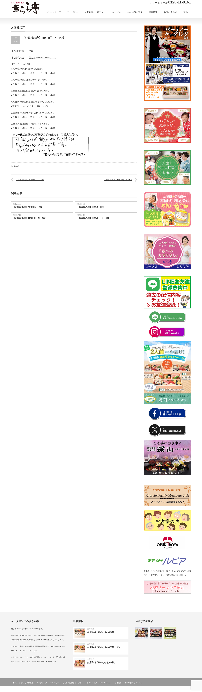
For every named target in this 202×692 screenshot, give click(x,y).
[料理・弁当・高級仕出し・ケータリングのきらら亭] (30, 9)
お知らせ (17, 166)
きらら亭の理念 (134, 12)
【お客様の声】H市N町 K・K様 (30, 180)
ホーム (15, 683)
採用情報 (153, 12)
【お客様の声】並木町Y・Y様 (27, 207)
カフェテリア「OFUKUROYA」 (98, 683)
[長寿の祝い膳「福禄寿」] (141, 633)
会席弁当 (90, 629)
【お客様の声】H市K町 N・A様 (29, 218)
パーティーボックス (46, 57)
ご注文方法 (115, 12)
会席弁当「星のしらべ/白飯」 (101, 632)
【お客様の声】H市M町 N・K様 (118, 180)
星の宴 (32, 57)
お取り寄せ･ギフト (93, 12)
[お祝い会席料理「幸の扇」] (156, 633)
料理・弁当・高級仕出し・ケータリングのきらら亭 (169, 690)
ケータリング (54, 12)
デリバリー (72, 12)
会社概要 (118, 683)
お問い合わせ (170, 12)
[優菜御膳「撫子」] (170, 633)
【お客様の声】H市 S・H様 (90, 207)
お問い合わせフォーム (133, 683)
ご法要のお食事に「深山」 (72, 683)
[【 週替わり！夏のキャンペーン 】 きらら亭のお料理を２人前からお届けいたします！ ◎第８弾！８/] (167, 372)
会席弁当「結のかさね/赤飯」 (101, 662)
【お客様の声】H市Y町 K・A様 (93, 218)
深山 (185, 12)
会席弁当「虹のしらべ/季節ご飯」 (104, 647)
